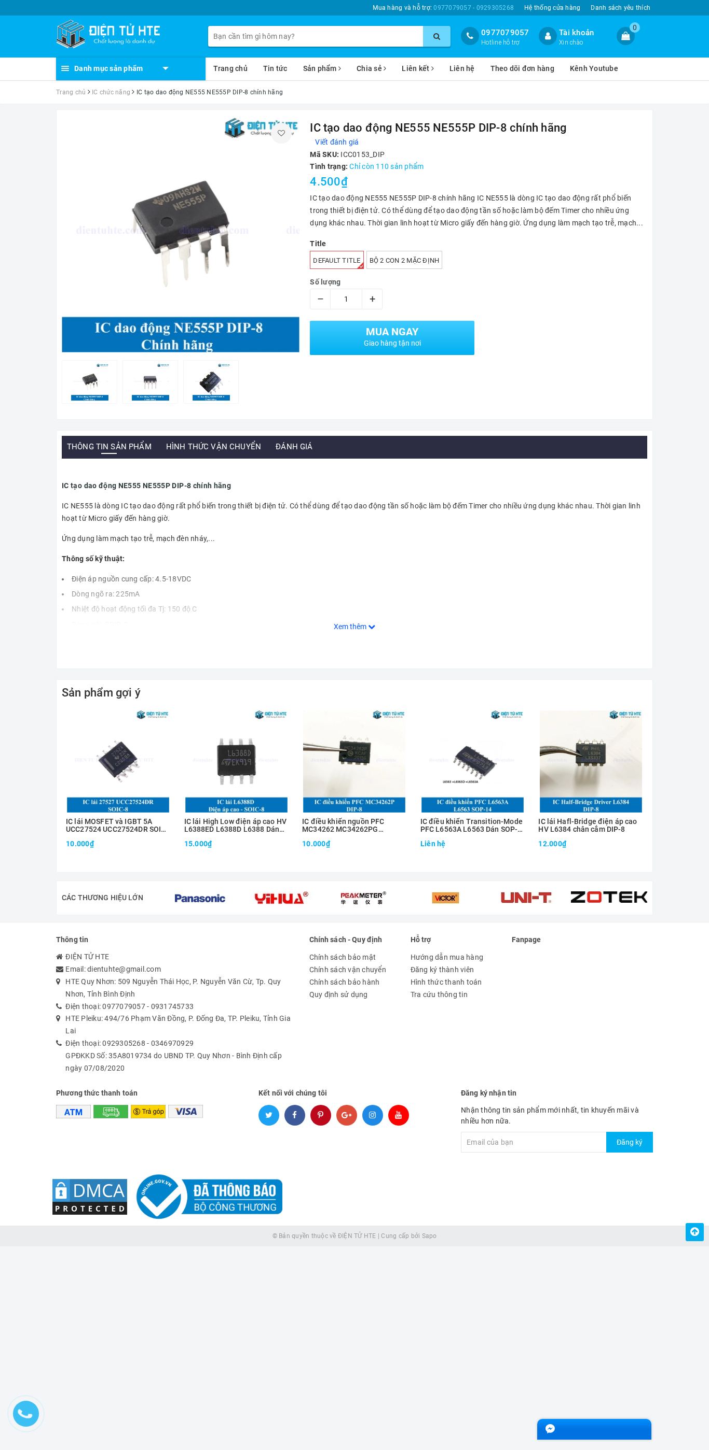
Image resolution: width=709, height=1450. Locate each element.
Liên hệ (462, 68)
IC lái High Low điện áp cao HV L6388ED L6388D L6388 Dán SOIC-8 (235, 826)
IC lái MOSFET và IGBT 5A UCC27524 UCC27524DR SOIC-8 (117, 826)
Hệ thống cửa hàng (552, 7)
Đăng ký (630, 1142)
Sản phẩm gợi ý (101, 692)
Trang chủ (230, 68)
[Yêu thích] (281, 133)
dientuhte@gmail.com (124, 969)
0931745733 (172, 1006)
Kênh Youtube (594, 68)
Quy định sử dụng (338, 994)
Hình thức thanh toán (446, 982)
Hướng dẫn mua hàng (447, 957)
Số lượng (325, 282)
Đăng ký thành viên (442, 969)
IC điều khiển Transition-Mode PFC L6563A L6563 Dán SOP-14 (471, 826)
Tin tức (275, 68)
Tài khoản (576, 32)
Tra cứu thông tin (439, 994)
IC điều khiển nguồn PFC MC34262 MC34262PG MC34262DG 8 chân (343, 826)
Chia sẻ (370, 68)
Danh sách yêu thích (620, 7)
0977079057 (505, 32)
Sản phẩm (320, 68)
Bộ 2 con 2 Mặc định (405, 260)
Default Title (336, 260)
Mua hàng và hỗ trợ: (443, 7)
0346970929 (172, 1043)
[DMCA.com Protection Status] (90, 1196)
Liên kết (416, 68)
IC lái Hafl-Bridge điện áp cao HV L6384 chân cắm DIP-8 (587, 825)
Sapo (429, 1236)
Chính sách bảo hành (344, 982)
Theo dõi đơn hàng (522, 68)
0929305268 (123, 1043)
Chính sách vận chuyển (347, 969)
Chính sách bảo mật (342, 957)
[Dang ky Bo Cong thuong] (206, 1196)
